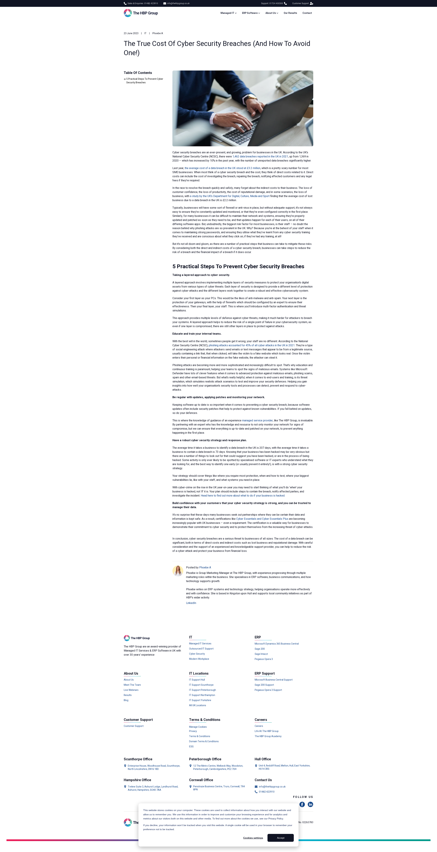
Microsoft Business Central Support (274, 680)
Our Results (290, 13)
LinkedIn (191, 603)
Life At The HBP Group (267, 731)
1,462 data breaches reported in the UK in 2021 (260, 157)
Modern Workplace (199, 659)
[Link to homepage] (141, 13)
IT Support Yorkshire (200, 700)
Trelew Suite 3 (135, 786)
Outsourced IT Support (201, 649)
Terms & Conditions (199, 736)
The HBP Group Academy (268, 736)
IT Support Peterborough (202, 690)
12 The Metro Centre (204, 766)
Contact (307, 13)
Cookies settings (253, 837)
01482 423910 (266, 792)
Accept (280, 837)
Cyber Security (197, 654)
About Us (129, 680)
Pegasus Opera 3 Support (268, 690)
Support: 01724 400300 (272, 3)
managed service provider (257, 420)
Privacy (193, 731)
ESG (191, 746)
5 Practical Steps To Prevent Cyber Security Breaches (144, 80)
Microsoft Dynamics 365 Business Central (277, 644)
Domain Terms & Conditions (204, 741)
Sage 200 (260, 649)
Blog (126, 700)
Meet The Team (132, 685)
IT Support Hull (197, 680)
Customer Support (300, 3)
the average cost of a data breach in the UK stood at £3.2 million (222, 168)
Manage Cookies (198, 727)
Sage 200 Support (264, 685)
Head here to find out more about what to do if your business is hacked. (243, 496)
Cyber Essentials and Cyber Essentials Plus (262, 519)
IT (145, 33)
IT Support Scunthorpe (201, 685)
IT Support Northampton (202, 695)
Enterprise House (137, 766)
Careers (259, 726)
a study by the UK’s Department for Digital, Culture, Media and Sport (230, 196)
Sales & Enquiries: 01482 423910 (143, 3)
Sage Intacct (261, 654)
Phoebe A (157, 33)
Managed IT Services (200, 643)
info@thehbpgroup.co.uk (178, 3)
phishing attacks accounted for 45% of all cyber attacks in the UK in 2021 (252, 345)
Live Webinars (131, 690)
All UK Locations (197, 705)
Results (128, 695)
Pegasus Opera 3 (264, 659)
